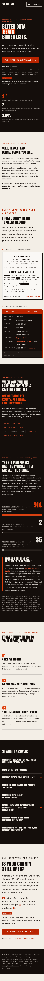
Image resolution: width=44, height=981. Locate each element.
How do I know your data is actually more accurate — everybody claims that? (18, 808)
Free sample (34, 4)
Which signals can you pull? (14, 769)
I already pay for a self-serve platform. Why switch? (15, 819)
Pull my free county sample (20, 60)
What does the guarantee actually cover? (13, 796)
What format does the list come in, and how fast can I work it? (19, 829)
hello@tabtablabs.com (24, 938)
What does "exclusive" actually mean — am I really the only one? (19, 761)
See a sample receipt (10, 66)
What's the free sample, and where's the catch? (18, 786)
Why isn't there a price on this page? (18, 777)
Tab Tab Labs (8, 4)
